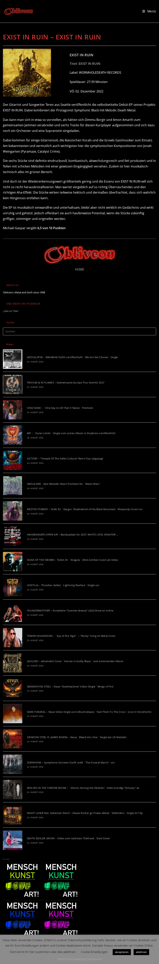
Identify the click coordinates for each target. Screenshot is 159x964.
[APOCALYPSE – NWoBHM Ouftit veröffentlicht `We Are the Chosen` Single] (12, 359)
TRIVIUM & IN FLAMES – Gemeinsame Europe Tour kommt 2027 (66, 382)
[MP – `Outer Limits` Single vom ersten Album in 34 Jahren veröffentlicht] (12, 435)
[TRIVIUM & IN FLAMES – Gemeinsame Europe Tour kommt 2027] (12, 384)
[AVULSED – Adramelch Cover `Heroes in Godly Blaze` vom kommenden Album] (12, 663)
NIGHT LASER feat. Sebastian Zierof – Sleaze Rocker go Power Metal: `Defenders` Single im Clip (85, 813)
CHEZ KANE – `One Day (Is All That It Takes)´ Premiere (60, 408)
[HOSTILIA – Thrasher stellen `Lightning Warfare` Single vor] (12, 587)
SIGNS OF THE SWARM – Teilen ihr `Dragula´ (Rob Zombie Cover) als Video (72, 560)
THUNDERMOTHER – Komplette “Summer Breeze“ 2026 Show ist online (70, 610)
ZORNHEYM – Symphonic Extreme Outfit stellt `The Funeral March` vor (71, 762)
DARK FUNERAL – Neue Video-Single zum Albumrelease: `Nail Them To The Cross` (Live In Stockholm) (89, 712)
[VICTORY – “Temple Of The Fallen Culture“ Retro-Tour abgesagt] (12, 460)
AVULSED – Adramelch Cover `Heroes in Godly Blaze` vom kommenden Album (75, 661)
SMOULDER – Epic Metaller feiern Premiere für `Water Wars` (64, 484)
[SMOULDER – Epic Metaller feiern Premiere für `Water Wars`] (12, 485)
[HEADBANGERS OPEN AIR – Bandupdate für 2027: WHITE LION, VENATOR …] (12, 536)
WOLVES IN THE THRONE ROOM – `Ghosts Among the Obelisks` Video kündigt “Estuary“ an (83, 788)
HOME (79, 269)
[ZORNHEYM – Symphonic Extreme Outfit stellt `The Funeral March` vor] (12, 764)
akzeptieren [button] (122, 952)
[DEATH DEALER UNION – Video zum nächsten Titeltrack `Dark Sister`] (12, 840)
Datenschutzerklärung (71, 959)
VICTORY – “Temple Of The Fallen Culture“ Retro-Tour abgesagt (65, 458)
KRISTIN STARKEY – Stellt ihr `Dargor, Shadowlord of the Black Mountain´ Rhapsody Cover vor (85, 509)
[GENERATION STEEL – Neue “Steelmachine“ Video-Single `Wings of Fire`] (12, 688)
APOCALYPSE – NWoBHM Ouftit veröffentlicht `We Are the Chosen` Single (72, 357)
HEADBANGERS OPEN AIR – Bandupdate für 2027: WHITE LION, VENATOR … (72, 534)
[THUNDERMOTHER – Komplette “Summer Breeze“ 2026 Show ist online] (12, 612)
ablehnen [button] (141, 952)
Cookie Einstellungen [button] (94, 952)
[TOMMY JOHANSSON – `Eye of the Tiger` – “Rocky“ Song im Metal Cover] (12, 637)
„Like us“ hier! (10, 311)
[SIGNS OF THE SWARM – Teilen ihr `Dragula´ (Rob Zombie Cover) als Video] (12, 561)
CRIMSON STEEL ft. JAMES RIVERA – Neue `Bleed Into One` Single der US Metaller (77, 737)
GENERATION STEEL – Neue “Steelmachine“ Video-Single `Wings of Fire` (71, 686)
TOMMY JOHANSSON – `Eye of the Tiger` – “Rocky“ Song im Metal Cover (71, 636)
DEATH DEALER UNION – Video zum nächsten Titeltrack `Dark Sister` (69, 838)
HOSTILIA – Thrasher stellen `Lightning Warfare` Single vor (63, 585)
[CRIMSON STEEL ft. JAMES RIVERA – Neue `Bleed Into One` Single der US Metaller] (12, 739)
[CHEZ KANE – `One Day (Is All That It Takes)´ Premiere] (12, 409)
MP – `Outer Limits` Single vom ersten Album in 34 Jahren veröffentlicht (71, 433)
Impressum (94, 959)
